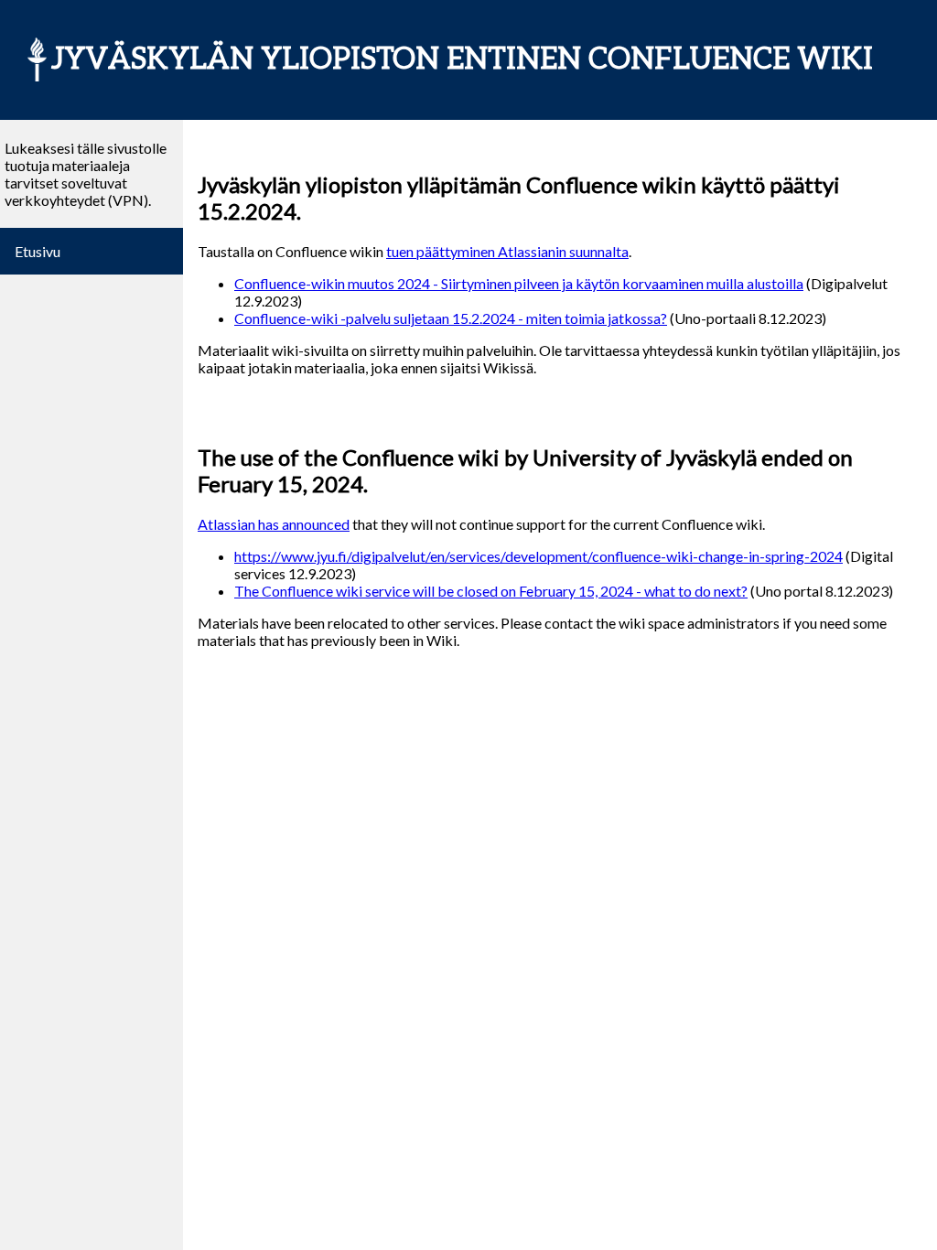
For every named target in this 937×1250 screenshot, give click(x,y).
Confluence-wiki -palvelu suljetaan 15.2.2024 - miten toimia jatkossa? (450, 318)
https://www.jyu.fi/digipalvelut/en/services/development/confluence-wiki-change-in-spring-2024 (538, 556)
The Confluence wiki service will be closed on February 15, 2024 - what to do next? (491, 590)
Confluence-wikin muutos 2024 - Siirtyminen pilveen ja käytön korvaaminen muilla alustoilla (518, 283)
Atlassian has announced (274, 524)
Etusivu (37, 251)
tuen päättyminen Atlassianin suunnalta (507, 251)
